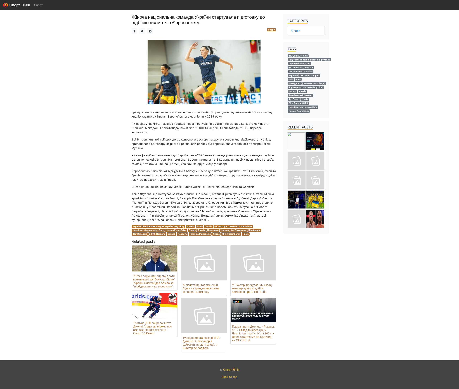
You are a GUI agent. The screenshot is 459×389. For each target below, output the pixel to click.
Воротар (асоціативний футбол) (305, 87)
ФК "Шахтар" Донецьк (300, 67)
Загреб (171, 234)
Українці (293, 75)
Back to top (230, 377)
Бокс (298, 79)
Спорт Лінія (19, 5)
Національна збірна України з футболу (163, 226)
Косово (225, 230)
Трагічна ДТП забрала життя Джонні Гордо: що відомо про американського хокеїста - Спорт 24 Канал (152, 328)
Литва (216, 234)
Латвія (201, 230)
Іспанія (190, 226)
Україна (137, 226)
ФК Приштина (238, 230)
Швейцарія (254, 230)
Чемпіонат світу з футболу (302, 107)
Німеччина (213, 230)
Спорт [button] (38, 5)
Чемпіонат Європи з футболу (148, 230)
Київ (290, 79)
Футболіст (294, 99)
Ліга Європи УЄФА (298, 103)
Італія (200, 226)
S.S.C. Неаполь (157, 234)
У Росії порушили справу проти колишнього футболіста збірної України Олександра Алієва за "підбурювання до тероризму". (154, 281)
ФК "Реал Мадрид (309, 75)
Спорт (271, 29)
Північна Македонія (200, 234)
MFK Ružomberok (231, 234)
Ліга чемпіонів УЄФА (299, 63)
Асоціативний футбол (300, 95)
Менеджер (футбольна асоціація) (306, 83)
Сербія (208, 226)
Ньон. (246, 234)
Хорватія (183, 234)
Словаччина (245, 226)
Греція (192, 230)
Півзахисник (295, 71)
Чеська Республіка (176, 230)
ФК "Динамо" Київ (298, 55)
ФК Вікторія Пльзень (225, 226)
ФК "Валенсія (140, 234)
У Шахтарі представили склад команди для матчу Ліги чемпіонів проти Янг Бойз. (252, 288)
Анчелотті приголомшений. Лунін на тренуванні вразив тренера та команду (201, 288)
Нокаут (292, 91)
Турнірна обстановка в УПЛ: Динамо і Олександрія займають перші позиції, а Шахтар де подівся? (201, 343)
